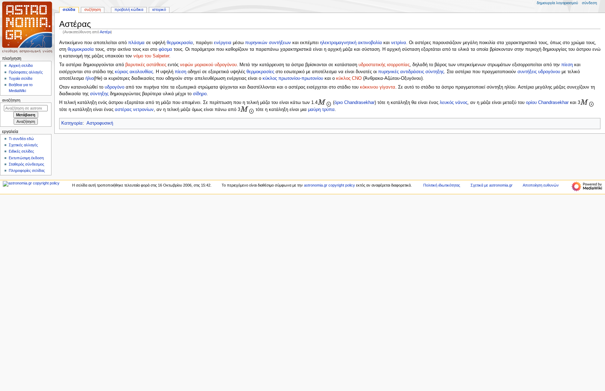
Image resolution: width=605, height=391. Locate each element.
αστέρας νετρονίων (134, 109)
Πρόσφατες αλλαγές (26, 72)
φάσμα (165, 49)
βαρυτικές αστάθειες (145, 64)
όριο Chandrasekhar (354, 102)
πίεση (567, 64)
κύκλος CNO (349, 78)
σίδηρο (200, 93)
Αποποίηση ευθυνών (541, 185)
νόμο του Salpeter (151, 56)
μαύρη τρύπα (321, 109)
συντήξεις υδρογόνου (538, 71)
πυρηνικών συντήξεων (268, 42)
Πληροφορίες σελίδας (27, 170)
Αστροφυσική (99, 123)
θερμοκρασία (180, 42)
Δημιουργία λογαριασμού (557, 3)
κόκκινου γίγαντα (377, 87)
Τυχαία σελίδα (20, 78)
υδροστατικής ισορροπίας (384, 64)
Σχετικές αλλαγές (23, 145)
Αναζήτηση (11, 100)
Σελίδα (69, 9)
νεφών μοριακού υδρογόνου (208, 64)
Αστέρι (105, 32)
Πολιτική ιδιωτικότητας (441, 185)
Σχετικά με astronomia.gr (492, 185)
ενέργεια (222, 42)
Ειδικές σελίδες (21, 151)
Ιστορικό (159, 9)
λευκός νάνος (453, 102)
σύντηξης (99, 93)
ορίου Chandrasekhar (547, 102)
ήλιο (89, 78)
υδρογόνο (114, 87)
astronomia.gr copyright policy (329, 185)
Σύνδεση (589, 3)
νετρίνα (398, 42)
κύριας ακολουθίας (134, 71)
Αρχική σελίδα (21, 65)
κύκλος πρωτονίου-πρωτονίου (293, 78)
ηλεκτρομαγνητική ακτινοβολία (351, 42)
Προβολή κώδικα (128, 9)
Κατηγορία (72, 123)
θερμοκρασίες (260, 71)
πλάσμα (136, 42)
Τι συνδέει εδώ (21, 139)
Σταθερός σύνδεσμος (26, 164)
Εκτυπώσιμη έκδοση (26, 158)
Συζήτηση (92, 9)
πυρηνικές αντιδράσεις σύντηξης (411, 71)
